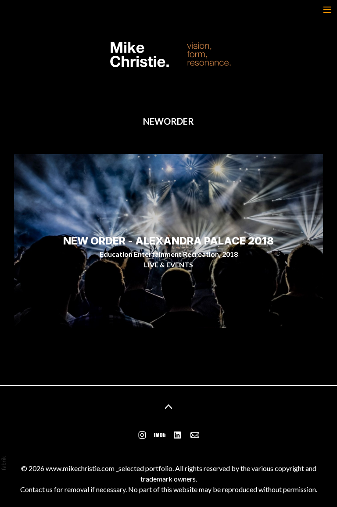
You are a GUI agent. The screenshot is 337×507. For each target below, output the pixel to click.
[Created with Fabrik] (3, 463)
